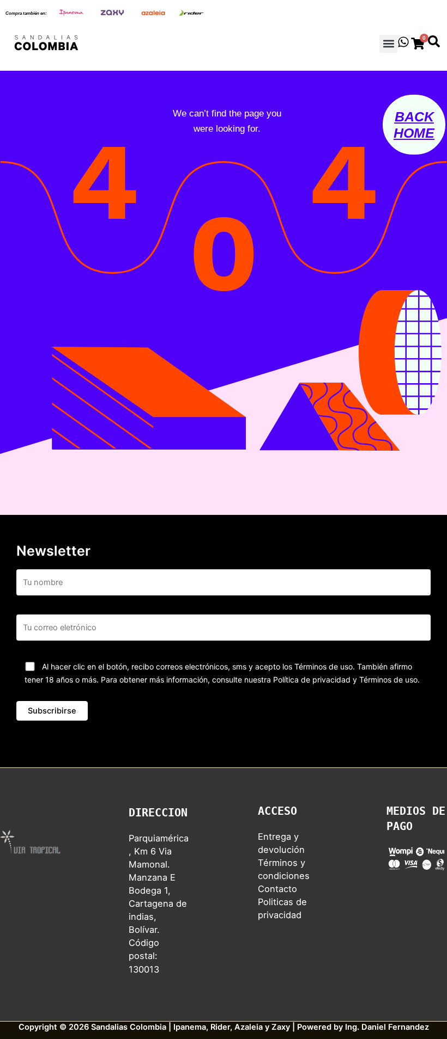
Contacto (277, 888)
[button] (388, 44)
